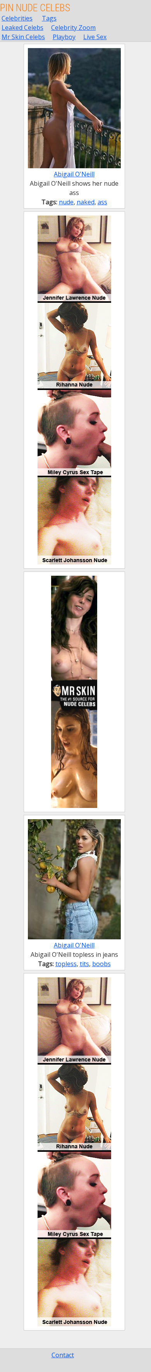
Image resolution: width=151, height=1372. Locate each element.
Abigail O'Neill (74, 174)
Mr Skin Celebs (23, 37)
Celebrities (17, 18)
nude (66, 202)
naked (85, 202)
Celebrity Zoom (73, 27)
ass (102, 202)
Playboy (64, 37)
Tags (49, 18)
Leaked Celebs (22, 27)
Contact (62, 1355)
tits (84, 964)
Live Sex (94, 37)
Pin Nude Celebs (35, 8)
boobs (101, 964)
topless (66, 964)
